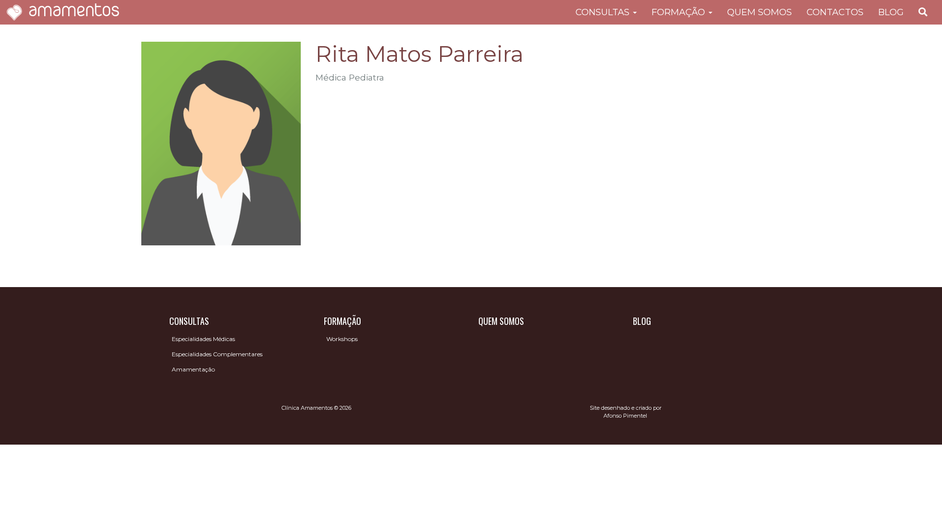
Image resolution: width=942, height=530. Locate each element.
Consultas (604, 12)
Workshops (342, 339)
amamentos (74, 12)
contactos (835, 12)
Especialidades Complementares (217, 354)
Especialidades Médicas (203, 339)
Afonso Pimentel (625, 415)
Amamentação (193, 369)
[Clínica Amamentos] (14, 12)
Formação (679, 12)
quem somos (759, 12)
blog (891, 12)
